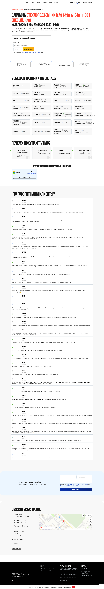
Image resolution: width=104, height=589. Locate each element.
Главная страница (15, 9)
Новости (50, 3)
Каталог (38, 3)
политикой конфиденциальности (22, 53)
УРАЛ (50, 576)
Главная (27, 3)
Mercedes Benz (44, 572)
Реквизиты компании (16, 548)
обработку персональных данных (31, 52)
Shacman (42, 576)
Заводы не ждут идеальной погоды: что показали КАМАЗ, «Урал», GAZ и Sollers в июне (69, 579)
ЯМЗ (50, 578)
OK (73, 587)
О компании (44, 3)
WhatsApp (64, 3)
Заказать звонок (28, 49)
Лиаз (50, 570)
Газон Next (51, 568)
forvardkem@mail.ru (21, 526)
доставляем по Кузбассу (74, 3)
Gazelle (42, 570)
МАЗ (50, 572)
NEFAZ (41, 574)
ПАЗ (50, 574)
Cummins (42, 568)
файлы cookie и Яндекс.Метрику (44, 587)
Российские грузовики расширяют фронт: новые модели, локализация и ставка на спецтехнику (69, 569)
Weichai (42, 579)
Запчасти (21, 9)
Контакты (56, 3)
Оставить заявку (76, 489)
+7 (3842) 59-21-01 (87, 2)
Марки (32, 3)
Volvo (41, 578)
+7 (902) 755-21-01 (20, 522)
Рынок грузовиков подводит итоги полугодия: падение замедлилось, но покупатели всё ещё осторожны (69, 574)
